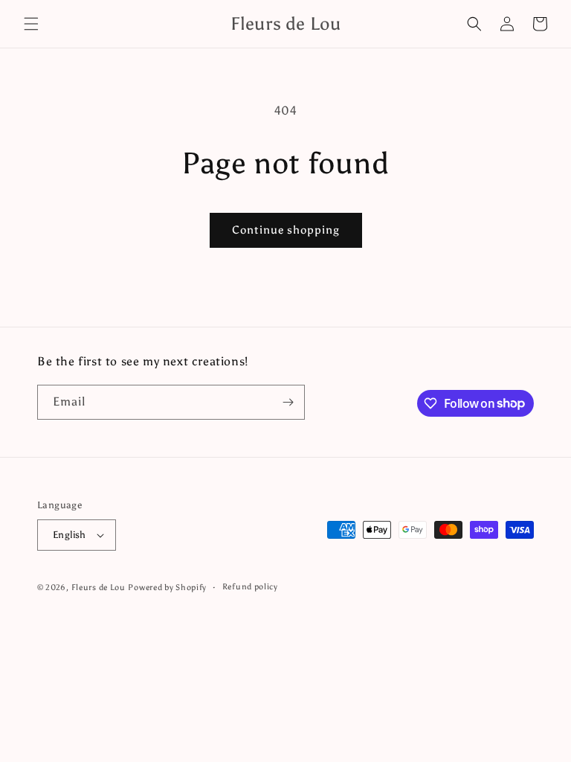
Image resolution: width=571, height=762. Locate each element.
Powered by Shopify (167, 587)
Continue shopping (286, 230)
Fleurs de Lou (98, 587)
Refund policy (250, 587)
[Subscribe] (287, 402)
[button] (31, 23)
